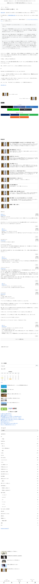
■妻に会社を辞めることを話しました (7, 420)
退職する (3, 102)
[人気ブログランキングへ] (15, 408)
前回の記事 (3, 12)
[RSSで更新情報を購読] (19, 117)
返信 (37, 226)
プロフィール (32, 579)
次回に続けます (3, 85)
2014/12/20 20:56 (4, 230)
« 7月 (2, 382)
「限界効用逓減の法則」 (12, 15)
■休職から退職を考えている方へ (6, 415)
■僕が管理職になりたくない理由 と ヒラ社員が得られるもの (11, 416)
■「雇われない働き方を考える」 (6, 413)
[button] (26, 109)
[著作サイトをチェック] (10, 115)
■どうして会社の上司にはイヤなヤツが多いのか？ (9, 423)
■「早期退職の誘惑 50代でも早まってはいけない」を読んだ (11, 417)
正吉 (2, 283)
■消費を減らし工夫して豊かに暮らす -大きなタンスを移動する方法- (12, 419)
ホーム (7, 579)
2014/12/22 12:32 (3, 268)
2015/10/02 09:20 (4, 326)
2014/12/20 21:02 (4, 258)
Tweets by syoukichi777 (5, 528)
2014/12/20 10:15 (3, 240)
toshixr (2, 214)
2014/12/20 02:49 (3, 215)
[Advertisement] (19, 129)
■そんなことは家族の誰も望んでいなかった (8, 424)
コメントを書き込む (19, 339)
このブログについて (19, 579)
